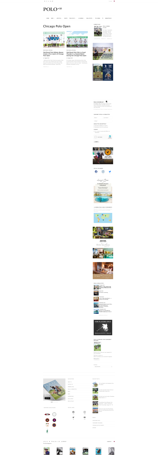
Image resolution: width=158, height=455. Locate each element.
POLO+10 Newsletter (72, 389)
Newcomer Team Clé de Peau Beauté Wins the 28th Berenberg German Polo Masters (106, 410)
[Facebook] (45, 1)
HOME (47, 18)
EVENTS (65, 18)
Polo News (50, 50)
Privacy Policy (71, 401)
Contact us (70, 384)
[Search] (52, 1)
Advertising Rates (96, 420)
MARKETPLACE (108, 18)
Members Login (71, 386)
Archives (95, 364)
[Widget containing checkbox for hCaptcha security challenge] (103, 137)
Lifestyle (59, 18)
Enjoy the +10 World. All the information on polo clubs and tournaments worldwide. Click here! (103, 210)
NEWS (52, 18)
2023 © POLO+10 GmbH (55, 441)
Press (69, 391)
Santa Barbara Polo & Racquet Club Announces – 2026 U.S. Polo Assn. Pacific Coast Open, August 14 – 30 (106, 403)
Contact (110, 1)
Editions (94, 427)
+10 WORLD (80, 18)
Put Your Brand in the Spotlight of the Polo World (52, 393)
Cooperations (71, 396)
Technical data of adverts (98, 425)
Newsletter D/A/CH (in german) (101, 127)
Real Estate (89, 18)
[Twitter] (48, 1)
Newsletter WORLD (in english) (101, 125)
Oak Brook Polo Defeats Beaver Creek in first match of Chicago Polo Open (53, 54)
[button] (45, 67)
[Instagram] (47, 1)
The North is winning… (104, 292)
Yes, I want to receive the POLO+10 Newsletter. (102, 132)
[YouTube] (50, 1)
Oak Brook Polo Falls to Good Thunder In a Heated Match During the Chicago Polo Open (76, 54)
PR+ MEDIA (97, 18)
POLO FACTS (72, 18)
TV (102, 18)
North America (45, 50)
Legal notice (70, 398)
